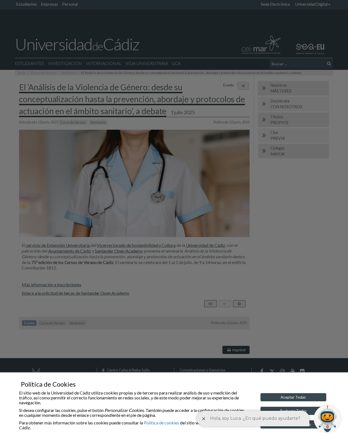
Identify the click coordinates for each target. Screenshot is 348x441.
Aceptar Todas (293, 397)
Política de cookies (161, 422)
